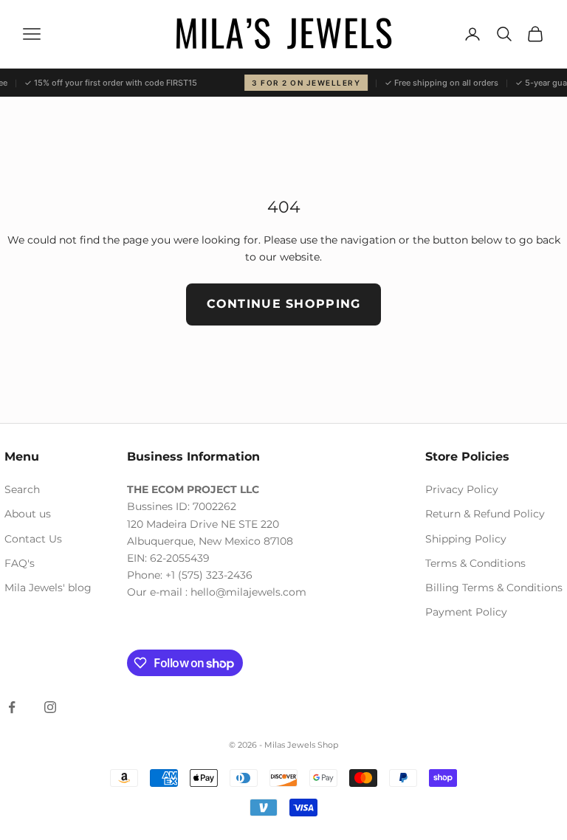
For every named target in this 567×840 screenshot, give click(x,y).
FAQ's (19, 563)
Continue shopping (284, 304)
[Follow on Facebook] (11, 707)
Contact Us (33, 538)
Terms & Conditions (475, 563)
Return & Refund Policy (485, 513)
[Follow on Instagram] (50, 707)
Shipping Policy (465, 538)
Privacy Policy (461, 489)
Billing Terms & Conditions (494, 587)
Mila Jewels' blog (48, 587)
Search (22, 489)
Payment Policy (466, 612)
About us (27, 513)
